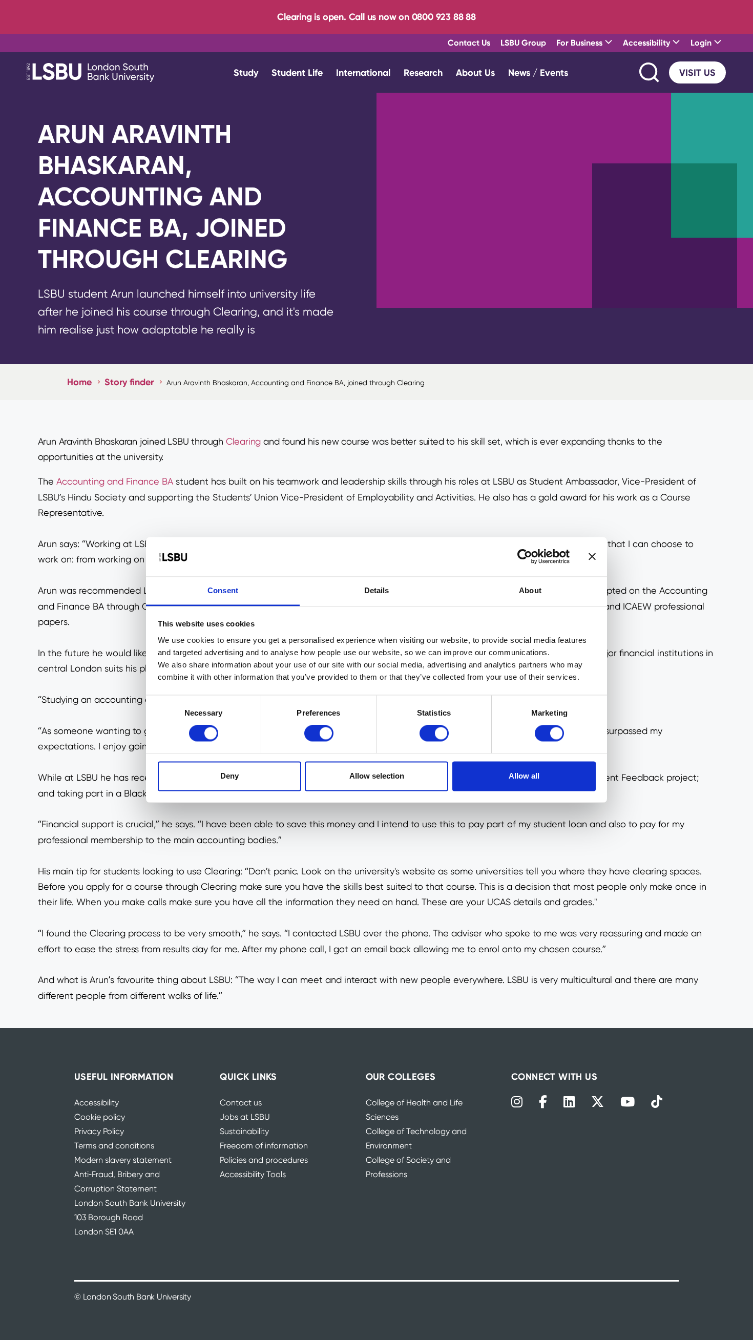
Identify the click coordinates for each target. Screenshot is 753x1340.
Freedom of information (264, 1145)
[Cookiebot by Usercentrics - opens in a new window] (525, 556)
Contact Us (469, 42)
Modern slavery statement (123, 1160)
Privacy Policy (99, 1131)
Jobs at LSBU (245, 1117)
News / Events (538, 72)
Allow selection (376, 775)
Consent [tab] (222, 590)
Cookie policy (99, 1117)
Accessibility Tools (253, 1174)
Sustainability (244, 1131)
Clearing (243, 441)
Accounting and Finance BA (114, 481)
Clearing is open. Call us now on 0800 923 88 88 (376, 17)
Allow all (524, 775)
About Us (475, 72)
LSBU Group (523, 42)
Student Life (297, 72)
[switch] (318, 733)
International (363, 72)
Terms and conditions (114, 1145)
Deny (229, 775)
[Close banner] (592, 556)
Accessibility (96, 1102)
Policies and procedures (264, 1160)
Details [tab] (376, 590)
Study (246, 72)
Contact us (241, 1102)
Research (423, 72)
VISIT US (697, 72)
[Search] (650, 72)
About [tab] (530, 590)
